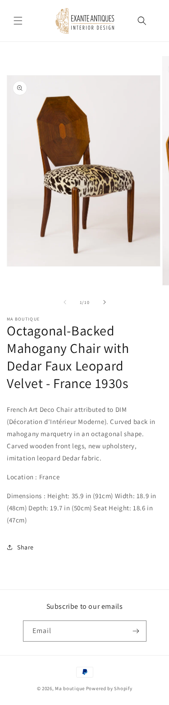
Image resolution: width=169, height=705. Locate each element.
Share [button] (25, 547)
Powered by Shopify (109, 688)
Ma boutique (70, 688)
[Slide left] (65, 302)
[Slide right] (104, 302)
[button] (18, 21)
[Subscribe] (136, 631)
